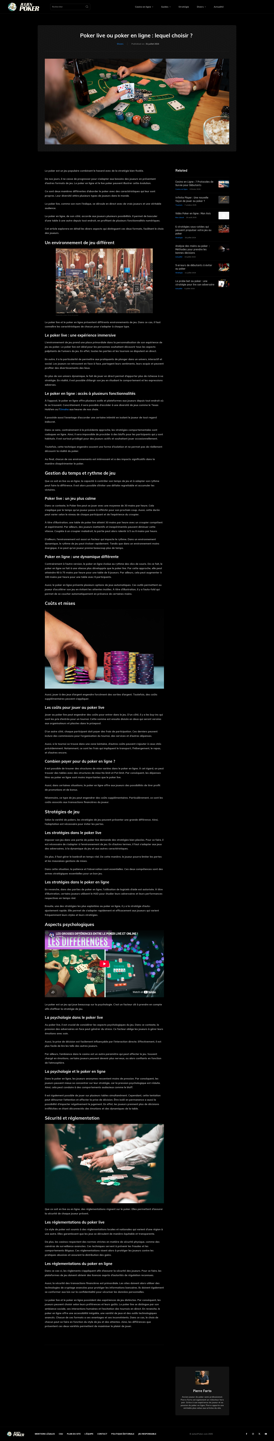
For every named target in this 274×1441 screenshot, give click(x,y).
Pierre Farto (202, 1391)
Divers (120, 44)
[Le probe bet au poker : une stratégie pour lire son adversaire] (223, 283)
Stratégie (179, 238)
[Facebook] (246, 1433)
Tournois (178, 205)
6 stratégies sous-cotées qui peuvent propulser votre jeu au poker (193, 230)
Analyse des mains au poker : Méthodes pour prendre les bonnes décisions (192, 249)
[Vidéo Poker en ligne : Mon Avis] (223, 215)
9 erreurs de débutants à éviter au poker (193, 267)
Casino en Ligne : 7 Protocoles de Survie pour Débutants (194, 183)
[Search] (87, 7)
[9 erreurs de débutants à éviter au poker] (223, 267)
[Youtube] (265, 1433)
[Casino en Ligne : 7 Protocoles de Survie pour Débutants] (223, 184)
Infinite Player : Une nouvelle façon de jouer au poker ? (191, 199)
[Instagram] (252, 1433)
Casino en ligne (181, 189)
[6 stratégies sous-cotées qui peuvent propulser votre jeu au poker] (223, 229)
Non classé (179, 217)
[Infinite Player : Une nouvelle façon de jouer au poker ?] (223, 199)
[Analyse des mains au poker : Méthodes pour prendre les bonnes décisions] (223, 248)
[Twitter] (259, 1433)
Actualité (178, 257)
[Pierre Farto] (202, 1378)
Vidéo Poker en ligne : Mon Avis (193, 213)
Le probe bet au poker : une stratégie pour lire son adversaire (194, 282)
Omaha (64, 409)
